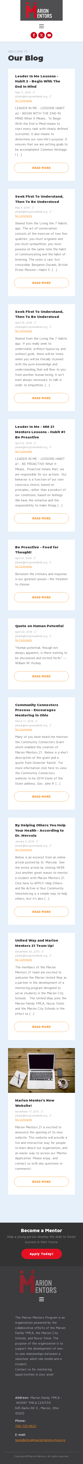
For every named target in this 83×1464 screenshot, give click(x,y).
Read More (41, 167)
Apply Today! (42, 1254)
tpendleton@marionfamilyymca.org (40, 1440)
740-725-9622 (25, 1426)
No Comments (23, 100)
